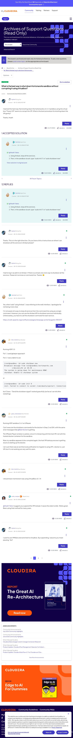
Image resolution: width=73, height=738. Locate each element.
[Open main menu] (70, 18)
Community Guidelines (28, 710)
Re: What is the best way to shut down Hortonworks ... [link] (19, 70)
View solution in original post (17, 163)
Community (29, 10)
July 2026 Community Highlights (13, 631)
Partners (46, 10)
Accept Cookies (62, 732)
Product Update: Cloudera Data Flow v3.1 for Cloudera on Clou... (22, 652)
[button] (69, 105)
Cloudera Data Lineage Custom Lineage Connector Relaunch (22, 642)
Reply (67, 123)
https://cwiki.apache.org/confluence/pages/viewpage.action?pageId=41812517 (32, 320)
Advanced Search (9, 49)
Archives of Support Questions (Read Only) (29, 68)
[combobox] (45, 45)
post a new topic (19, 61)
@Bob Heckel (23, 430)
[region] (38, 724)
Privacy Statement (57, 727)
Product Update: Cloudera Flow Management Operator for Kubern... (24, 647)
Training (38, 10)
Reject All (48, 732)
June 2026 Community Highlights (13, 636)
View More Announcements (36, 657)
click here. (3, 734)
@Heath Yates (14, 152)
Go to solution (65, 82)
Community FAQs (47, 710)
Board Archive (10, 68)
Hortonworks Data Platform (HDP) (16, 93)
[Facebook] (2, 717)
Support (55, 10)
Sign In (5, 19)
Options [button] (6, 75)
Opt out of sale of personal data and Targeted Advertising (18, 733)
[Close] (68, 714)
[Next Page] (42, 558)
